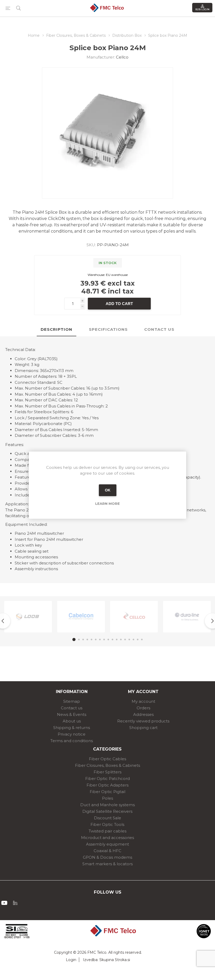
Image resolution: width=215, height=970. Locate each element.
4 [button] (87, 639)
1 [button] (74, 639)
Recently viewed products (143, 721)
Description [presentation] (56, 329)
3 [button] (83, 639)
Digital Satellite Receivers (107, 811)
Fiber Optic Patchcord (107, 778)
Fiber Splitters (107, 771)
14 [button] (129, 639)
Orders (143, 707)
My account (143, 701)
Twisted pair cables (107, 831)
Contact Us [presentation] (159, 329)
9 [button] (108, 639)
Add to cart (119, 303)
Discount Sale (107, 817)
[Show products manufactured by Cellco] (134, 616)
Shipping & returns (71, 727)
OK (107, 490)
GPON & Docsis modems (107, 857)
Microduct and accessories (107, 837)
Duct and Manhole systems (107, 804)
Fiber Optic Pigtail (107, 791)
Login (71, 959)
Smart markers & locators (107, 863)
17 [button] (142, 639)
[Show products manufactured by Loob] (28, 616)
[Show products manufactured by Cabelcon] (81, 616)
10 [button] (112, 639)
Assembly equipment (107, 844)
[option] (28, 616)
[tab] (56, 329)
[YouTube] (4, 903)
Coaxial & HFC (107, 850)
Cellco (122, 57)
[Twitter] (15, 903)
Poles (107, 798)
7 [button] (100, 639)
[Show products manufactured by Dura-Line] (187, 616)
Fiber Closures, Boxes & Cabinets (107, 765)
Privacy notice (71, 734)
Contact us (71, 707)
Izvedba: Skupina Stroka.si (106, 959)
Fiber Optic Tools (107, 824)
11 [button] (116, 639)
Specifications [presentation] (108, 329)
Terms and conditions (71, 740)
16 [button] (137, 639)
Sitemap (71, 701)
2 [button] (79, 639)
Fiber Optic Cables (107, 758)
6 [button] (95, 639)
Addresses (143, 714)
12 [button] (121, 639)
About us (72, 721)
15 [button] (133, 639)
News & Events (71, 714)
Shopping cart (143, 727)
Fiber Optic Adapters (107, 785)
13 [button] (125, 639)
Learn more (107, 503)
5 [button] (91, 639)
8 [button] (104, 639)
